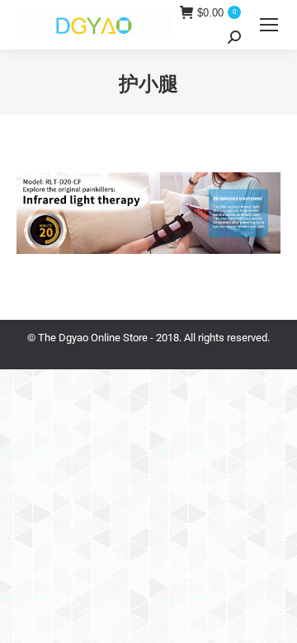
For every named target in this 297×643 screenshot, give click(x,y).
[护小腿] (148, 213)
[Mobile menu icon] (268, 24)
